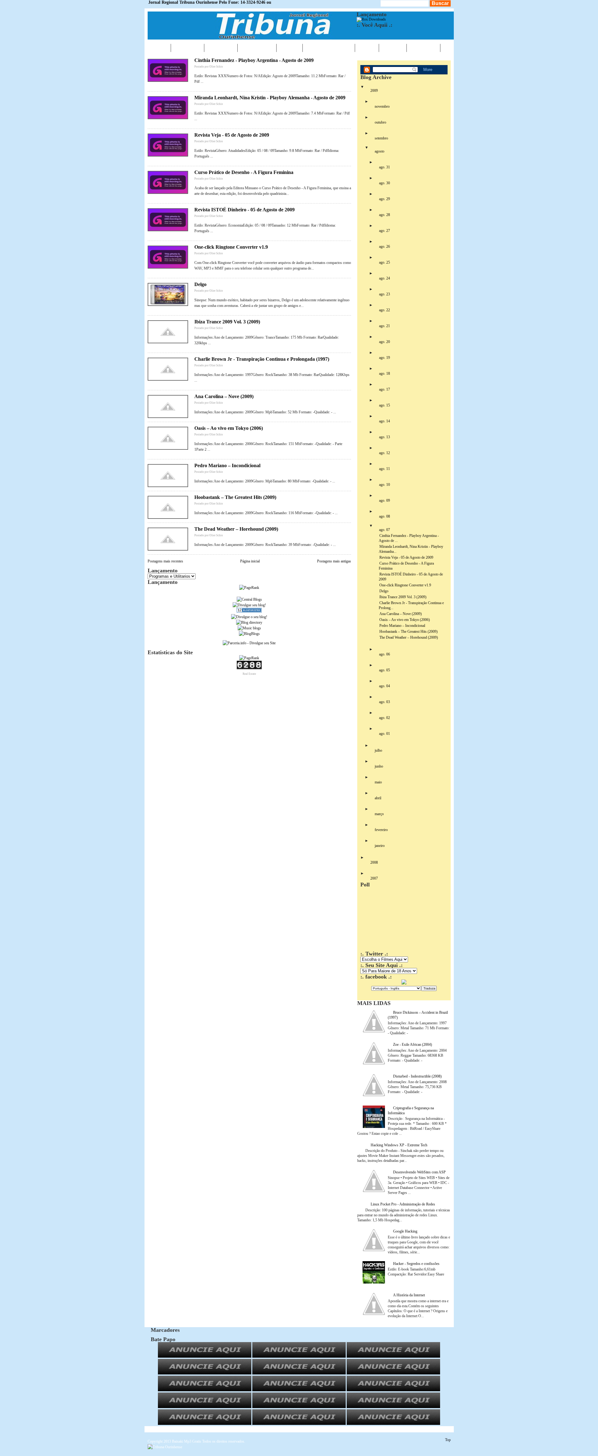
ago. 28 (384, 215)
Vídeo (367, 48)
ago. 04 (384, 686)
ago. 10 (384, 484)
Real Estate (249, 673)
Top (448, 1440)
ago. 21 (384, 326)
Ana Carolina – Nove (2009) (224, 396)
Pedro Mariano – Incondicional (227, 465)
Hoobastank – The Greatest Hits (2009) (235, 497)
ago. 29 (384, 199)
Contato (423, 48)
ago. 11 (384, 469)
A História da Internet (409, 1295)
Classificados (329, 48)
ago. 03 (384, 702)
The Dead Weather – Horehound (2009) (236, 529)
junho (379, 766)
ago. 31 (384, 167)
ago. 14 (384, 421)
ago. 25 (384, 262)
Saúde (289, 48)
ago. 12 (384, 453)
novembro (382, 106)
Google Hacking (405, 1231)
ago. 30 (384, 183)
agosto (379, 151)
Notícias (187, 48)
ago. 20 (384, 342)
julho (378, 750)
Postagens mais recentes (165, 561)
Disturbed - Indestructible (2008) (417, 1076)
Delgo (200, 284)
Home (159, 48)
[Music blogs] (249, 628)
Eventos (220, 48)
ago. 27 (384, 230)
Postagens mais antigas (334, 561)
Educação (257, 48)
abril (378, 798)
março (379, 814)
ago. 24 (384, 278)
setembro (381, 138)
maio (378, 782)
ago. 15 (384, 405)
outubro (380, 122)
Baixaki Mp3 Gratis (186, 1441)
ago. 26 (384, 246)
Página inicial (250, 561)
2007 (374, 878)
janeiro (380, 845)
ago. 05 (384, 670)
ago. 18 (384, 373)
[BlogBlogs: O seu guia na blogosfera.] (249, 634)
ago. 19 (384, 357)
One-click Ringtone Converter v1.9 (231, 247)
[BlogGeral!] (249, 605)
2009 (374, 90)
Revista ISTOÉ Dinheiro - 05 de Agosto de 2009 (244, 209)
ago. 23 (384, 294)
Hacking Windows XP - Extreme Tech (399, 1145)
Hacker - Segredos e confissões (416, 1263)
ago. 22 (384, 310)
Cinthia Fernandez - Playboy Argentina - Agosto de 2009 (254, 60)
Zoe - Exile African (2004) (412, 1044)
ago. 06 (384, 654)
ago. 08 (384, 516)
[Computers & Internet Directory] (249, 622)
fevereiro (381, 830)
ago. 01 (384, 733)
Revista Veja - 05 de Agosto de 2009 (231, 135)
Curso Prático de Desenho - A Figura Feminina (243, 172)
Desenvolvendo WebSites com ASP (419, 1172)
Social (392, 48)
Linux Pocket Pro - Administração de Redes (403, 1204)
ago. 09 (384, 500)
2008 (374, 862)
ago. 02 (384, 718)
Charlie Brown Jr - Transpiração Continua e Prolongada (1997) (261, 359)
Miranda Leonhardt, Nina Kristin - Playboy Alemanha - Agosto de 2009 (269, 97)
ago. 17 (384, 389)
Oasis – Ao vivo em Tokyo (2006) (228, 428)
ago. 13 (384, 437)
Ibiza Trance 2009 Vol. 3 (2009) (227, 321)
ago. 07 (384, 530)
